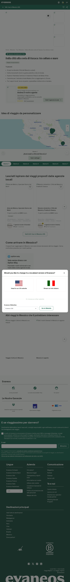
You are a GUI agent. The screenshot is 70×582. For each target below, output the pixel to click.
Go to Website (46, 308)
